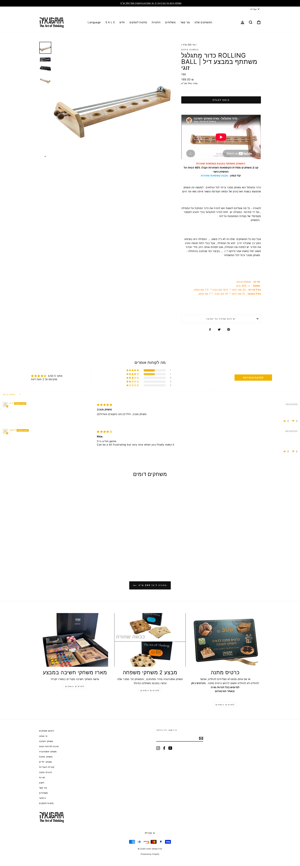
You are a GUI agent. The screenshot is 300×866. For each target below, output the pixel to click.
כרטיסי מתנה (45, 772)
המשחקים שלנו (203, 22)
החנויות (156, 22)
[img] (104, 404)
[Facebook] (164, 748)
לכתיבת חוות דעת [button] (253, 377)
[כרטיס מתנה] (225, 640)
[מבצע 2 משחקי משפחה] (150, 640)
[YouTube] (170, 748)
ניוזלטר (42, 798)
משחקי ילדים (45, 762)
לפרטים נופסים (74, 686)
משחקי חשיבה (46, 741)
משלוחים (170, 22)
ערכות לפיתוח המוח (49, 746)
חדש (122, 22)
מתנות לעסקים (138, 22)
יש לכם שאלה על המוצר (221, 319)
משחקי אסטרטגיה (48, 751)
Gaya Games (190, 49)
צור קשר (185, 22)
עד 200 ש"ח (189, 44)
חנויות (42, 777)
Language (94, 22)
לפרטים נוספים (150, 690)
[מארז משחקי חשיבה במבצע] (75, 640)
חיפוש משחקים (46, 731)
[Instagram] (158, 748)
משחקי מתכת (45, 756)
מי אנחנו (43, 736)
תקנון (41, 782)
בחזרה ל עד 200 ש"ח (152, 585)
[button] (132, 370)
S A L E (110, 22)
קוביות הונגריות (46, 767)
